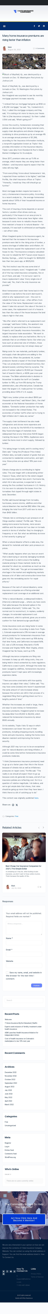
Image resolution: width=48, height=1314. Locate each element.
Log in (7, 1146)
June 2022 (8, 1094)
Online (8, 1174)
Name (9, 938)
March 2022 (9, 1104)
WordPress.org (10, 1157)
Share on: (6, 805)
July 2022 (8, 1090)
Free (16, 816)
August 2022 (9, 1087)
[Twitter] (39, 26)
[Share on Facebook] (13, 804)
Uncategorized (10, 1125)
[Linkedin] (44, 26)
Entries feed (9, 1150)
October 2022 (10, 1079)
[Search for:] (24, 1000)
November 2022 (11, 1076)
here (36, 798)
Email (9, 950)
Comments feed (11, 1154)
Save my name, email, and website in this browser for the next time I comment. (24, 976)
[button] (4, 26)
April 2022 (8, 1101)
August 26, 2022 (14, 50)
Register (8, 1143)
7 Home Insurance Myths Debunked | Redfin (21, 1023)
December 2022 (10, 1072)
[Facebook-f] (34, 26)
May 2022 (8, 1097)
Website (9, 961)
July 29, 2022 (16, 888)
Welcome (8, 1019)
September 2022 (11, 1083)
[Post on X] (16, 804)
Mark (10, 47)
